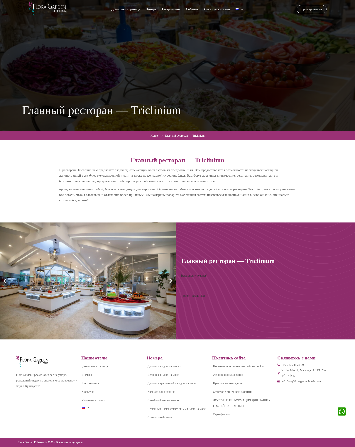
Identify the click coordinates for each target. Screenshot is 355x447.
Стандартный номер (160, 417)
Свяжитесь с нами (217, 9)
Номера (151, 9)
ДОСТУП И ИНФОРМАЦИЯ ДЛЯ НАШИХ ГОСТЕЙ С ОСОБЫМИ (242, 403)
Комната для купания (161, 391)
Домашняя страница (125, 9)
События (192, 9)
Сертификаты (221, 414)
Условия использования (228, 374)
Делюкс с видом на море (163, 374)
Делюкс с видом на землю (164, 366)
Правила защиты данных (229, 383)
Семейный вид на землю (163, 400)
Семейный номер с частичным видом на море (177, 408)
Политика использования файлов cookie (238, 366)
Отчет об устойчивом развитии (233, 391)
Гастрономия (171, 9)
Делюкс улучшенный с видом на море (172, 383)
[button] (5, 281)
